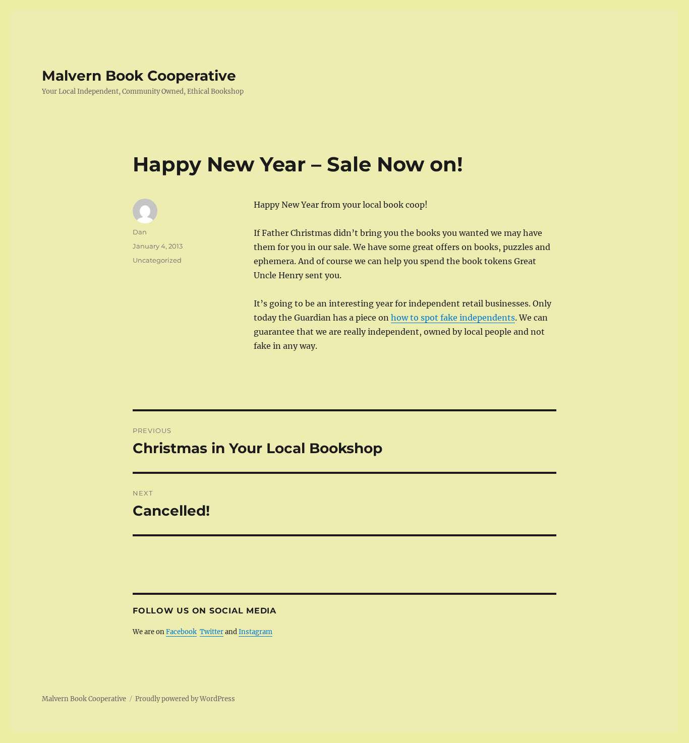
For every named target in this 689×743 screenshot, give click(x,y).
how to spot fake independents (453, 318)
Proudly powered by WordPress (185, 699)
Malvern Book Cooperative (139, 75)
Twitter (211, 632)
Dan (140, 232)
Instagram (255, 632)
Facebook (181, 632)
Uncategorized (157, 260)
